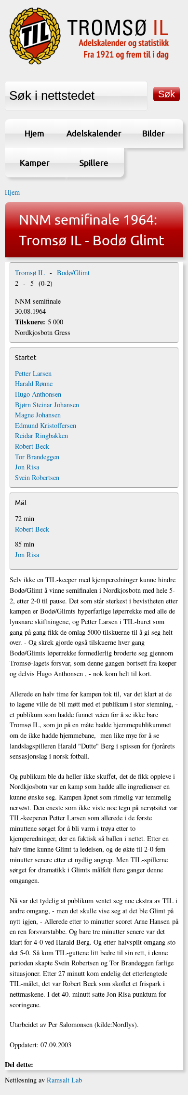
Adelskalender (94, 133)
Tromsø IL (30, 272)
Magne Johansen (38, 414)
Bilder (153, 133)
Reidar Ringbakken (41, 435)
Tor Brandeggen (37, 456)
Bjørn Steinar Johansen (47, 404)
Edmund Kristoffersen (45, 425)
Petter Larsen (33, 373)
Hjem (34, 133)
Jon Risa (27, 466)
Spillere (94, 162)
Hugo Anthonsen (38, 394)
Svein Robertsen (37, 477)
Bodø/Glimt (73, 272)
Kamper (35, 162)
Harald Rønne (34, 383)
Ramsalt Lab (64, 1079)
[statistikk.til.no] (89, 63)
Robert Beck (32, 446)
